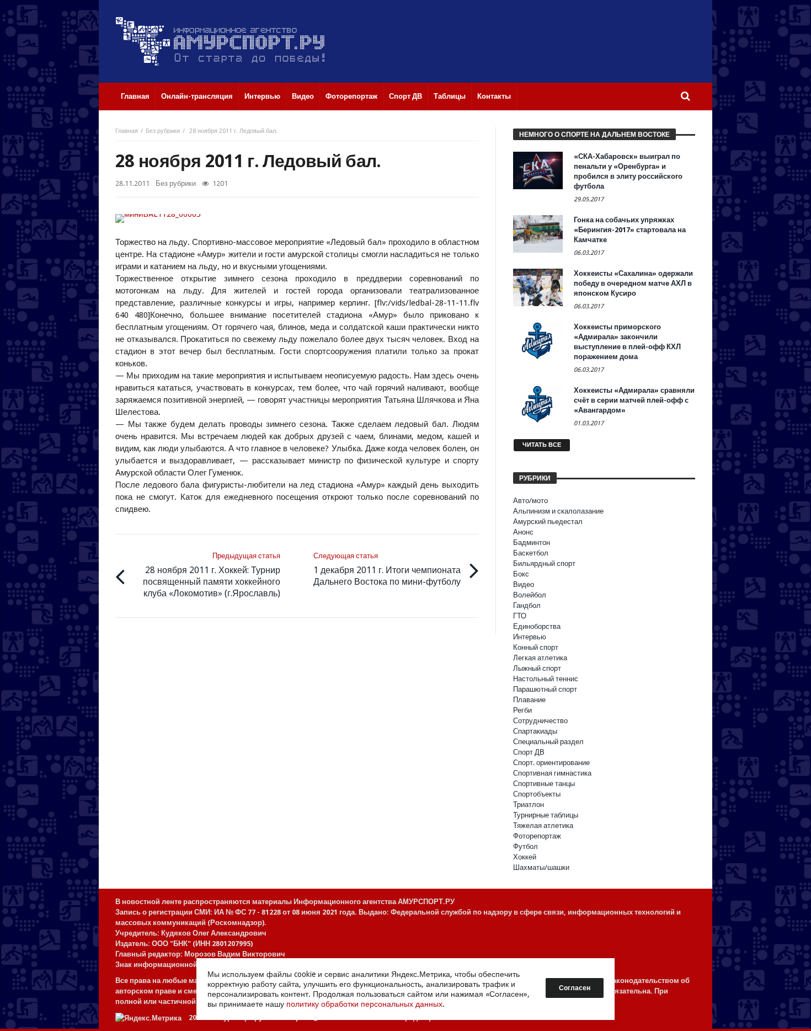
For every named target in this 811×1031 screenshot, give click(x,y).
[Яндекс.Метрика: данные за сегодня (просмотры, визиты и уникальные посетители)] (148, 1018)
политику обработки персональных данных (364, 1004)
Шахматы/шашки (541, 867)
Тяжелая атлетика (543, 825)
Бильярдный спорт (544, 563)
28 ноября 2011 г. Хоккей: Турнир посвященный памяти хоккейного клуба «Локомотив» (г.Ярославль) (211, 575)
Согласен (574, 988)
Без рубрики (163, 131)
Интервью (529, 637)
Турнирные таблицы (545, 815)
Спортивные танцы (544, 783)
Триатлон (528, 804)
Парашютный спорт (545, 689)
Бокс (521, 574)
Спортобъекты (537, 794)
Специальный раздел (548, 742)
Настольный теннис (545, 679)
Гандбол (527, 605)
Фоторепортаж (537, 836)
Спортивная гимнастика (552, 773)
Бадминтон (531, 542)
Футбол (525, 846)
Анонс (523, 532)
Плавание (529, 700)
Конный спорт (535, 647)
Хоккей (524, 857)
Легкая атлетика (540, 658)
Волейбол (529, 595)
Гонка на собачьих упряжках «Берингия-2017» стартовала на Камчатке (630, 230)
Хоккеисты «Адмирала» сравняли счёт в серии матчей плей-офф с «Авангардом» (634, 400)
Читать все (541, 444)
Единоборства (537, 626)
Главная (126, 131)
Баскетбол (530, 553)
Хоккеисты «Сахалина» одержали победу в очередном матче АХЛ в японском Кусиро (633, 283)
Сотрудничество (540, 721)
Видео (523, 584)
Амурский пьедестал (548, 521)
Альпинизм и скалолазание (558, 511)
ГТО (519, 616)
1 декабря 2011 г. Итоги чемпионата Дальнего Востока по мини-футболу (387, 569)
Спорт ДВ (529, 752)
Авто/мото (530, 500)
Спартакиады (535, 731)
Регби (522, 710)
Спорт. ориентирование (551, 762)
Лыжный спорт (537, 668)
